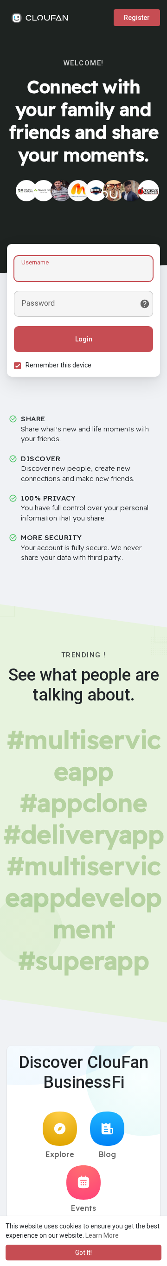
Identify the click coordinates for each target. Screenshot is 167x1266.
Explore (59, 1154)
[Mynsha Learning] (78, 190)
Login (83, 339)
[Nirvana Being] (43, 190)
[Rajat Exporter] (26, 190)
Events (83, 1208)
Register (137, 17)
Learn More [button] (102, 1235)
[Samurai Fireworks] (148, 190)
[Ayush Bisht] (130, 190)
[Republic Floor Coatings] (96, 190)
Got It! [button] (83, 1252)
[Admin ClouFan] (113, 190)
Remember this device (58, 365)
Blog (107, 1154)
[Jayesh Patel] (61, 190)
